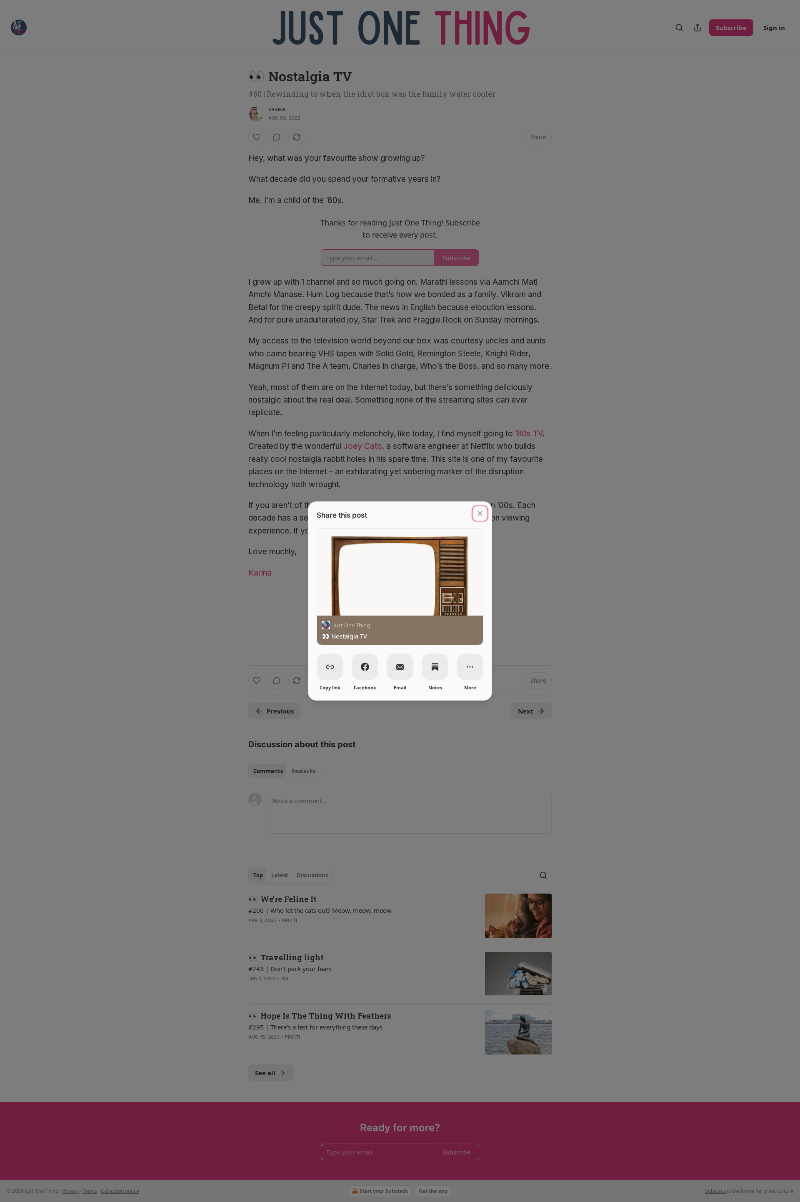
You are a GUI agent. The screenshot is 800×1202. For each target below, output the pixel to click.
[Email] (400, 667)
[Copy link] (330, 667)
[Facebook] (365, 667)
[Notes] (435, 667)
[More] (470, 667)
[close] (480, 513)
